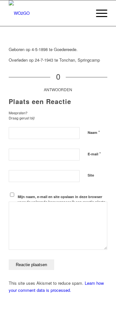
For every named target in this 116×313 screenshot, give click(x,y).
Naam (94, 132)
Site (91, 175)
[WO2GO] (48, 13)
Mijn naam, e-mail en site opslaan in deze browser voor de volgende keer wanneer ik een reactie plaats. (62, 199)
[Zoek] (83, 13)
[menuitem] (83, 13)
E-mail (94, 154)
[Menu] (98, 13)
